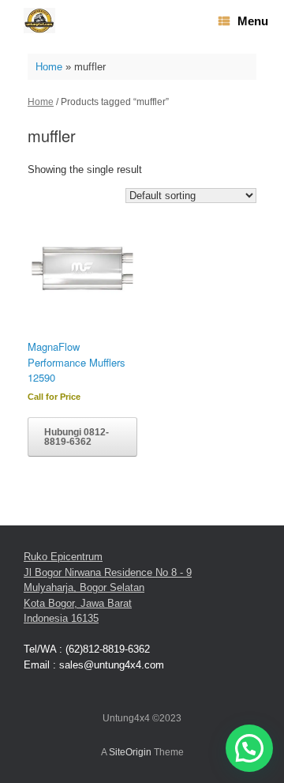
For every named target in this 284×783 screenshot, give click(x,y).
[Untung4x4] (39, 21)
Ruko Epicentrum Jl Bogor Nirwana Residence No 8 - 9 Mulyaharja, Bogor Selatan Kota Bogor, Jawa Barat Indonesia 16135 (108, 587)
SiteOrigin (130, 752)
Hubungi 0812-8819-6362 (76, 437)
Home (49, 67)
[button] (249, 748)
